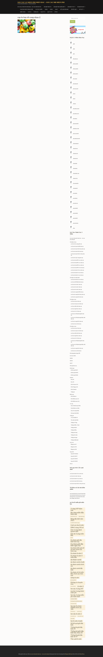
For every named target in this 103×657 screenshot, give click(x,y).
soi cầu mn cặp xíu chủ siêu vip (77, 330)
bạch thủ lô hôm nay (74, 516)
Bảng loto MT (74, 444)
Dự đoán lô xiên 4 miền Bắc (76, 556)
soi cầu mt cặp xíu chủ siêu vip (77, 303)
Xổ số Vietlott (73, 389)
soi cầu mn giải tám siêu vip (76, 335)
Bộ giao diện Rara (68, 654)
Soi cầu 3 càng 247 (77, 589)
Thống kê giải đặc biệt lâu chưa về (77, 632)
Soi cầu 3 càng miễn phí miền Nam (77, 595)
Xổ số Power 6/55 (75, 88)
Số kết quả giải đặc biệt (77, 624)
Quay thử (49, 11)
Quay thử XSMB (75, 208)
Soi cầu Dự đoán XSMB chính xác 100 (76, 607)
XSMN (51, 9)
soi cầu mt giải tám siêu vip (76, 308)
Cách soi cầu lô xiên (77, 525)
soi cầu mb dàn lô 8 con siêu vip (77, 279)
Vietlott (81, 9)
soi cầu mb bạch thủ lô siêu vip (77, 251)
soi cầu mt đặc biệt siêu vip (76, 306)
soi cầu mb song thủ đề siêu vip (77, 291)
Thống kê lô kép (75, 158)
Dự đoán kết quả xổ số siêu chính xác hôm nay (77, 549)
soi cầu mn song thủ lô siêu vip (77, 348)
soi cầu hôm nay (73, 611)
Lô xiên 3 (80, 586)
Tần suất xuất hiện (75, 183)
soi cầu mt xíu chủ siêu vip (76, 323)
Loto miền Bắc (75, 193)
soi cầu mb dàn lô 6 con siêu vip (77, 275)
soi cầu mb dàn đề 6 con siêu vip (77, 262)
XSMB (46, 9)
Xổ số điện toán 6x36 (76, 108)
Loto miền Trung (75, 203)
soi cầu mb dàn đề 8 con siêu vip (77, 265)
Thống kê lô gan (75, 148)
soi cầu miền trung (80, 616)
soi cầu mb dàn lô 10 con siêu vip (77, 270)
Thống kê (35, 11)
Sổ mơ (56, 11)
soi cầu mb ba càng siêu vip (76, 243)
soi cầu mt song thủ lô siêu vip (77, 321)
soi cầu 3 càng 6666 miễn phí (77, 592)
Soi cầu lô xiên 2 (76, 614)
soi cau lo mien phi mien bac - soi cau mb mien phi (40, 654)
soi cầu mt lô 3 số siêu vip (76, 311)
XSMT (56, 9)
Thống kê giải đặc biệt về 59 (76, 636)
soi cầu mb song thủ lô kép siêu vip (78, 294)
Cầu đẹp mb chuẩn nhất (59, 6)
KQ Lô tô (43, 11)
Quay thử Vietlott (75, 223)
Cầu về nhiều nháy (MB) (76, 138)
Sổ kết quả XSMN (75, 68)
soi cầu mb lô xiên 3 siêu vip (76, 286)
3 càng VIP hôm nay (76, 509)
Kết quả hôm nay (64, 9)
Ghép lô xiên (75, 578)
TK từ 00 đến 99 (75, 188)
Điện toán (22, 11)
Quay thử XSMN (75, 213)
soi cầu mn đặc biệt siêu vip (76, 333)
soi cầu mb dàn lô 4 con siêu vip (77, 272)
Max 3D (74, 93)
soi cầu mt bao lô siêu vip (76, 301)
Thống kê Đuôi (75, 168)
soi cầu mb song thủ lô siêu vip (77, 296)
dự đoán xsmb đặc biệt (77, 569)
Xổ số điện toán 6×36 (75, 401)
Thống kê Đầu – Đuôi (76, 173)
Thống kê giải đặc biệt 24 (76, 628)
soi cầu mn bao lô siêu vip (76, 328)
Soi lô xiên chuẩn (76, 621)
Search (72, 21)
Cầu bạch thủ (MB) (75, 123)
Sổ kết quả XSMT (75, 73)
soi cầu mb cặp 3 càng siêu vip (77, 257)
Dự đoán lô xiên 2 (76, 553)
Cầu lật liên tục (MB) (76, 128)
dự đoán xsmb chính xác (77, 565)
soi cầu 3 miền (74, 598)
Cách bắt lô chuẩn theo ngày (75, 522)
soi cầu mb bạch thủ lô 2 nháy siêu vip (77, 483)
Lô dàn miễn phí (73, 586)
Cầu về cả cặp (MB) (76, 133)
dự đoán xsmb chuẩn (77, 562)
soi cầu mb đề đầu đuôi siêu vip (77, 281)
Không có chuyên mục (77, 583)
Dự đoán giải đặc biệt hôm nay (76, 541)
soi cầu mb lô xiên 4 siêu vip (76, 289)
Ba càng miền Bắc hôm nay (77, 513)
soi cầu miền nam (73, 616)
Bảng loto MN (74, 446)
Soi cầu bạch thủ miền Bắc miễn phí (76, 601)
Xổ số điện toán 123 (76, 113)
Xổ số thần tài (75, 118)
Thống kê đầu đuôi (76, 143)
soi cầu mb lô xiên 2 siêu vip (76, 284)
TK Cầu (29, 11)
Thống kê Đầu (75, 163)
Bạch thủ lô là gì (81, 516)
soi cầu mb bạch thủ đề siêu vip (77, 246)
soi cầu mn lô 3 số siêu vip (76, 338)
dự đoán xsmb (76, 560)
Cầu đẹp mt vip (71, 6)
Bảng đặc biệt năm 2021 (77, 519)
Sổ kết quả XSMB (75, 63)
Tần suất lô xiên (76, 639)
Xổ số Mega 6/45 (75, 83)
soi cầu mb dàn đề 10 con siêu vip (77, 267)
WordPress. (82, 654)
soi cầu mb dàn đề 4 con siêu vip (77, 260)
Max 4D (74, 98)
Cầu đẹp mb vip (47, 6)
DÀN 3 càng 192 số (77, 527)
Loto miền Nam (75, 198)
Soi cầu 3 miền (39, 9)
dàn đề (72, 537)
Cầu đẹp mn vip (80, 6)
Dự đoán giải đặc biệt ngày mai (77, 545)
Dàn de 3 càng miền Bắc (77, 534)
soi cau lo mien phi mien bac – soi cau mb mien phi (41, 2)
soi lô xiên (72, 618)
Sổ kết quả (73, 9)
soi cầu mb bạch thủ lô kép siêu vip (78, 248)
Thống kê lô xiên (75, 153)
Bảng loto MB (74, 449)
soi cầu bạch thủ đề (73, 603)
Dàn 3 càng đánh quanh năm (76, 530)
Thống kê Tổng (75, 178)
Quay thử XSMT (75, 218)
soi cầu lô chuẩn (79, 611)
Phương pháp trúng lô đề (26, 9)
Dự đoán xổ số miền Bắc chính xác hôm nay (77, 573)
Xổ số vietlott (75, 78)
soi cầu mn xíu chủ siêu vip (76, 350)
